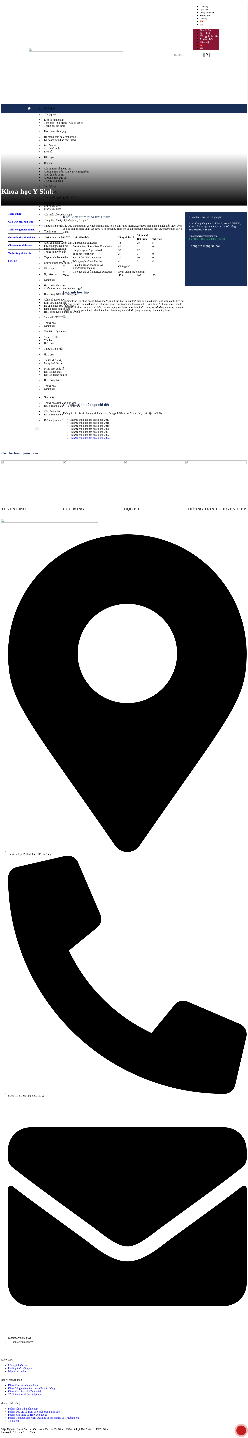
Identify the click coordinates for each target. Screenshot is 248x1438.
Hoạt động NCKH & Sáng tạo (60, 294)
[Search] (207, 55)
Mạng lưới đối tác (53, 363)
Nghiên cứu (51, 274)
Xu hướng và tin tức (19, 253)
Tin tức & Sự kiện (53, 225)
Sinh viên (49, 397)
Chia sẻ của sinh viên (20, 245)
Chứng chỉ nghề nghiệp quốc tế (61, 197)
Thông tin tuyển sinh (55, 251)
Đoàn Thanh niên (53, 414)
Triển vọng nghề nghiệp (21, 229)
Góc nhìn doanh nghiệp (21, 237)
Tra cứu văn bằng (53, 180)
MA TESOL (51, 191)
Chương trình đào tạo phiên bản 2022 (89, 434)
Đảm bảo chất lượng (55, 131)
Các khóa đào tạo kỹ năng (58, 214)
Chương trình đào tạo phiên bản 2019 (89, 425)
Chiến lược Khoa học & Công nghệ (63, 288)
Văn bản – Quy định (55, 331)
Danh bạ (204, 6)
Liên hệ (203, 18)
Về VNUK (49, 108)
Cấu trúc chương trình (21, 221)
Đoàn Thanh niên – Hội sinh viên (62, 405)
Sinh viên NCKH (53, 317)
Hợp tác (49, 354)
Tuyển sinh (50, 231)
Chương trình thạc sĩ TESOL (59, 262)
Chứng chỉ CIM (52, 209)
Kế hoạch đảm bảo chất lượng (60, 139)
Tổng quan (50, 114)
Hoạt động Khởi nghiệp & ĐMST (62, 311)
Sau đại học (50, 186)
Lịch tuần (204, 9)
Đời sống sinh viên (54, 420)
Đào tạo (49, 157)
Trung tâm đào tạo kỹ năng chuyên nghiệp (66, 220)
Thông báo (205, 15)
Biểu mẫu (49, 343)
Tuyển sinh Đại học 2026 (57, 237)
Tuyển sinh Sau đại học (56, 257)
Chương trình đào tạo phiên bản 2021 (89, 431)
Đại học (48, 163)
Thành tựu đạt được (54, 125)
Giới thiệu (49, 279)
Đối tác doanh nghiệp (55, 374)
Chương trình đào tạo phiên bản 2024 (89, 437)
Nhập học (49, 268)
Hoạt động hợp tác (54, 380)
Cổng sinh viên (207, 12)
